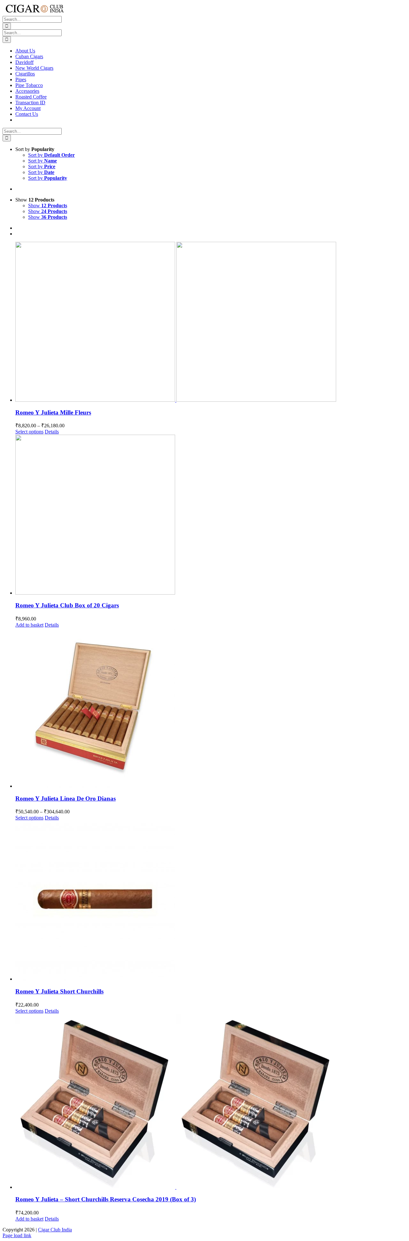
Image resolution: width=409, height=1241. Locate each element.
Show (47, 205)
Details (52, 431)
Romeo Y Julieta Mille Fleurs (53, 412)
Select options (29, 431)
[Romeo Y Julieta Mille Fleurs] (210, 322)
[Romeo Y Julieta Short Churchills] (210, 901)
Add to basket (29, 625)
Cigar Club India (55, 1229)
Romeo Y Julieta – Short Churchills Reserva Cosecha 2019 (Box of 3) (105, 1199)
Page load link (17, 1235)
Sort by (51, 155)
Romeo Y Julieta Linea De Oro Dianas (65, 798)
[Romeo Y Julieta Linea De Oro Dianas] (210, 708)
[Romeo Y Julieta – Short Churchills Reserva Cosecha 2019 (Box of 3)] (210, 1102)
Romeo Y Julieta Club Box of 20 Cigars (67, 605)
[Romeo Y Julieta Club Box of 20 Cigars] (210, 515)
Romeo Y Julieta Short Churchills (59, 991)
